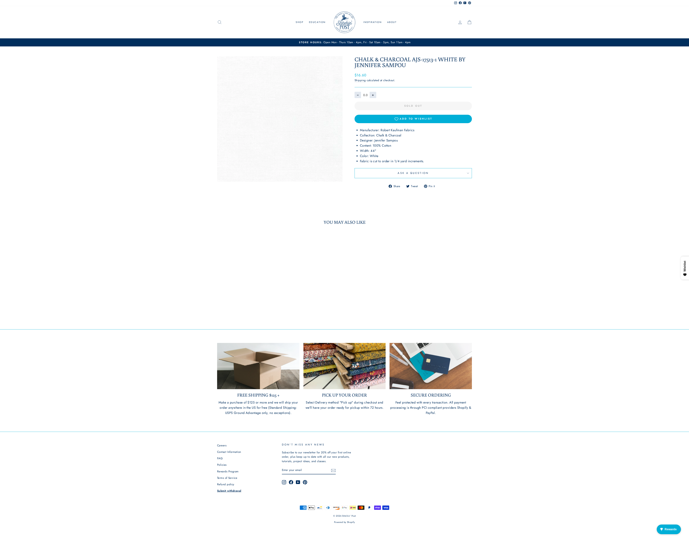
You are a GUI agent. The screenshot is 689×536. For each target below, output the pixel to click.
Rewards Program (228, 471)
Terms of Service (227, 478)
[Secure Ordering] (431, 366)
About (392, 22)
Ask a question (413, 173)
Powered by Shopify (344, 522)
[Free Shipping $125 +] (258, 366)
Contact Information (229, 452)
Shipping (360, 80)
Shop (299, 22)
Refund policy (225, 484)
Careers (221, 445)
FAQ (219, 458)
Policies (222, 465)
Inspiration (372, 22)
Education (317, 22)
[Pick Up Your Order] (344, 366)
